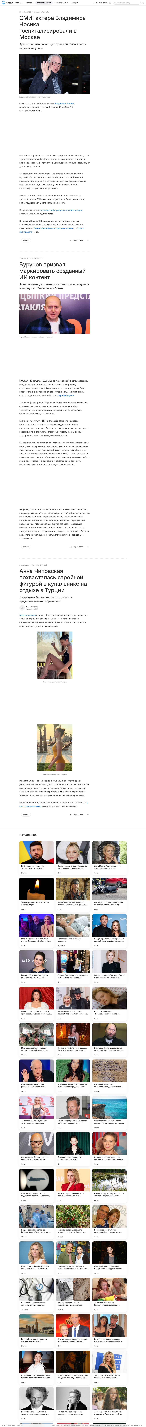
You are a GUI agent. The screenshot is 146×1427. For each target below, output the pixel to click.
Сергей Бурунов (66, 395)
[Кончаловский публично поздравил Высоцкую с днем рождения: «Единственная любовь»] (109, 1222)
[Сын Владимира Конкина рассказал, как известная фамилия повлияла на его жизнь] (36, 1077)
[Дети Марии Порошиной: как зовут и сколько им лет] (109, 858)
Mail (3, 1425)
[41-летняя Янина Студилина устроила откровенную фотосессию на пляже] (36, 1113)
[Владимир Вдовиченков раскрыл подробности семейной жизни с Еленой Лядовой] (109, 931)
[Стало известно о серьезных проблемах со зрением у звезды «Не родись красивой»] (109, 1149)
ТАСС (42, 258)
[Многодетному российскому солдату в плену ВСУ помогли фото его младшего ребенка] (36, 1040)
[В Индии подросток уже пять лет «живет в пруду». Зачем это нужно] (109, 1186)
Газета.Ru (45, 12)
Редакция (55, 1425)
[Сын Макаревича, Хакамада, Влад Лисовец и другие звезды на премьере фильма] (109, 1258)
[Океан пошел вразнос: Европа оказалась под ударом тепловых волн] (109, 1113)
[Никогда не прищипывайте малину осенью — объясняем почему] (73, 1222)
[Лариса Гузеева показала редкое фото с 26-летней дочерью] (73, 967)
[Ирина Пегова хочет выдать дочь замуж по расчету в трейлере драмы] (73, 1368)
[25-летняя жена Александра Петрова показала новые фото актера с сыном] (109, 1331)
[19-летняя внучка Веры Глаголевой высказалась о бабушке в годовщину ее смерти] (109, 1295)
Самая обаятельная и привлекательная (53, 228)
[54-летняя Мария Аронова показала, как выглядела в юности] (73, 1404)
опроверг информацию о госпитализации (61, 210)
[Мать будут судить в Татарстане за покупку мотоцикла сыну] (109, 895)
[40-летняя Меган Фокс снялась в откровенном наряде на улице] (73, 1077)
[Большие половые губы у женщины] (73, 931)
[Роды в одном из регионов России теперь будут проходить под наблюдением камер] (36, 1222)
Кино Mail (43, 565)
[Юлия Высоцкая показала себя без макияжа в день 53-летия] (36, 1258)
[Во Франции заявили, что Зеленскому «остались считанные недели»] (36, 858)
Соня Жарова (32, 607)
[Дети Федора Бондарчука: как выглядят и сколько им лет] (36, 1149)
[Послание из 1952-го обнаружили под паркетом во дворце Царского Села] (109, 1077)
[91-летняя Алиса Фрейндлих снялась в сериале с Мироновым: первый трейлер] (73, 895)
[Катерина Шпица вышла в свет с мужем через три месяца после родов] (36, 1368)
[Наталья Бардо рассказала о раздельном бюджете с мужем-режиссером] (73, 1258)
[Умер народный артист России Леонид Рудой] (36, 895)
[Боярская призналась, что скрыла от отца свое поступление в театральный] (73, 1149)
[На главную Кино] (9, 2)
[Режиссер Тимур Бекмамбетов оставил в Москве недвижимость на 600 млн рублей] (109, 1040)
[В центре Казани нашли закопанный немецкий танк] (73, 1295)
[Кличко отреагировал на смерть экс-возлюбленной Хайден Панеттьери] (73, 1331)
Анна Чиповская (27, 615)
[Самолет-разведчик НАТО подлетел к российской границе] (36, 1186)
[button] (54, 74)
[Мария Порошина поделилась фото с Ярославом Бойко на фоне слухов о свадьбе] (36, 931)
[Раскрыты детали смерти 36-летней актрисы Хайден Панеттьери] (73, 1186)
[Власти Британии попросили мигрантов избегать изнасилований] (36, 1331)
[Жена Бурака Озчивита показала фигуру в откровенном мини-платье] (73, 1040)
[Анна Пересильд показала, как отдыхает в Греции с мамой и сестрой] (109, 1404)
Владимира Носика (64, 103)
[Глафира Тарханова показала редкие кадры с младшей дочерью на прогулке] (36, 967)
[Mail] (3, 2)
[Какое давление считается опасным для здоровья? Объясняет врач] (36, 1295)
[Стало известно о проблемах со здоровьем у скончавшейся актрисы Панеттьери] (73, 858)
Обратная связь (136, 1425)
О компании (11, 1425)
